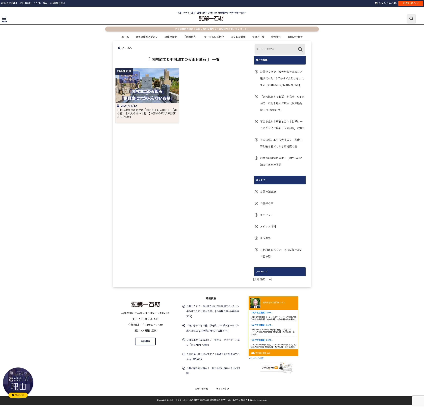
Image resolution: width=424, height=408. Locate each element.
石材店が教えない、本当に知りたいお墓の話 (281, 253)
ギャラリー (266, 215)
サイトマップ (222, 389)
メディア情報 (268, 226)
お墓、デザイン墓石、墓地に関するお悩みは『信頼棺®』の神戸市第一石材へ (204, 400)
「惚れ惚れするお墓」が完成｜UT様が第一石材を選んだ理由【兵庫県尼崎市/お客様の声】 (282, 103)
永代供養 (265, 238)
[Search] (300, 49)
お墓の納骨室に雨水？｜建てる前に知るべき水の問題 (281, 161)
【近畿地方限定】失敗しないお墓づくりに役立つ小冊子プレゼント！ (213, 29)
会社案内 (276, 37)
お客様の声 (266, 203)
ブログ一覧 (258, 37)
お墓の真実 (170, 37)
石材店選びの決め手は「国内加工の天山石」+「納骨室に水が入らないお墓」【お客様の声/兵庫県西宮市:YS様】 (147, 113)
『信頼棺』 (190, 36)
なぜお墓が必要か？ (146, 37)
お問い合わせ (411, 3)
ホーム (125, 37)
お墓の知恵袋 (268, 192)
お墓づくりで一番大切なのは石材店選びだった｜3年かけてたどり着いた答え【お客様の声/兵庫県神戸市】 (282, 79)
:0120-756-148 (387, 3)
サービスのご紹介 (214, 37)
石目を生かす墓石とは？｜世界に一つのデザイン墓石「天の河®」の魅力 (282, 125)
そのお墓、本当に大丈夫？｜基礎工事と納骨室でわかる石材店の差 (281, 143)
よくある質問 (238, 37)
